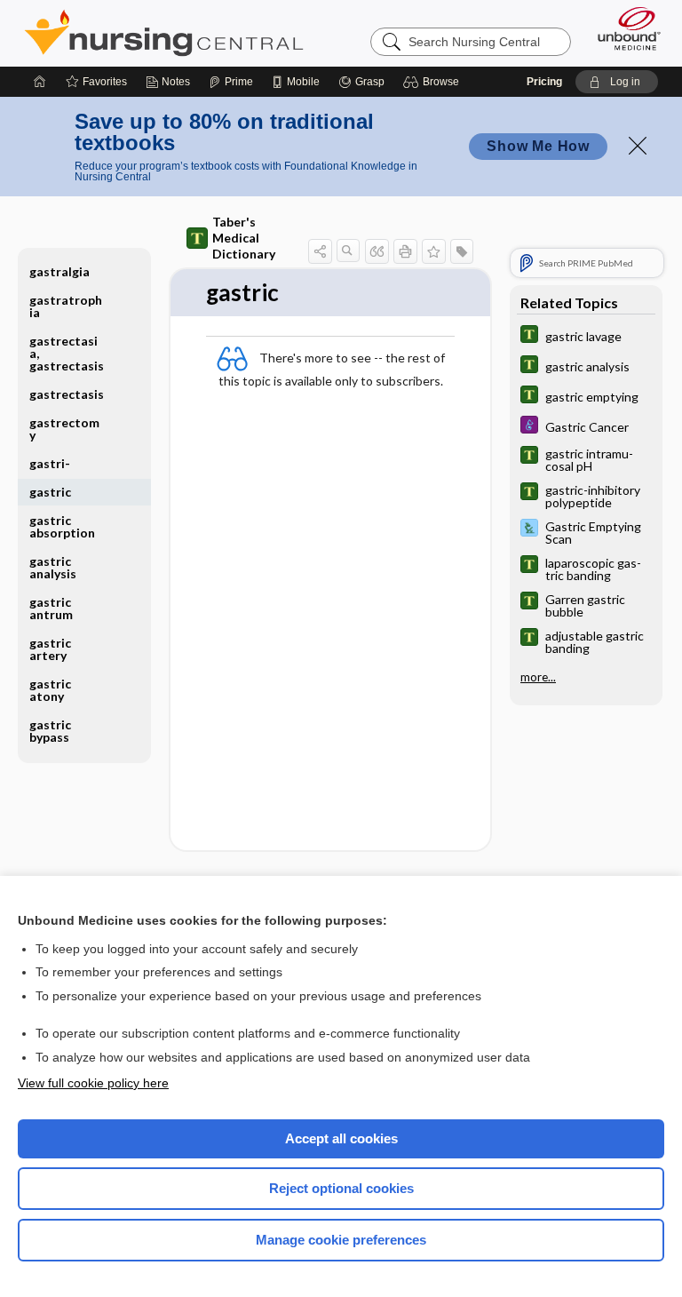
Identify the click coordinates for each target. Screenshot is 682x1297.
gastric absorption (62, 526)
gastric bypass (50, 730)
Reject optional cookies (341, 1188)
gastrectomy (64, 428)
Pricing (544, 82)
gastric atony (50, 690)
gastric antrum (51, 608)
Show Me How (538, 146)
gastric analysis (52, 567)
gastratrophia (65, 306)
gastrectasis (66, 394)
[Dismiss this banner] (637, 146)
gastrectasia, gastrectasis (66, 353)
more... (538, 677)
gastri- (49, 463)
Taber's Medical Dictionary (243, 237)
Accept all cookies (341, 1138)
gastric (50, 491)
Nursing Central (164, 33)
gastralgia (59, 271)
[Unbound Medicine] (623, 28)
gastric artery (50, 649)
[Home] (40, 82)
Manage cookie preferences (341, 1239)
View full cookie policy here (93, 1083)
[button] (433, 82)
